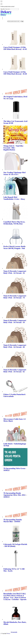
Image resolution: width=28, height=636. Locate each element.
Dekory (8, 633)
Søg (22, 21)
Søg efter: (3, 9)
